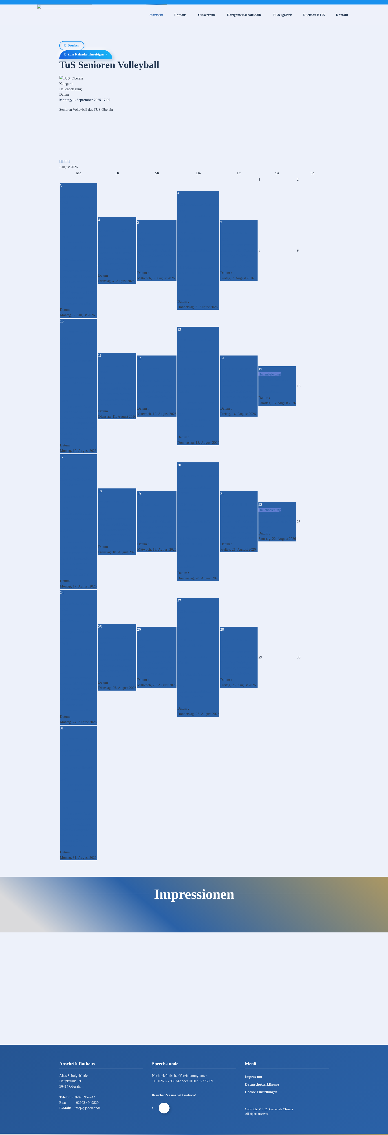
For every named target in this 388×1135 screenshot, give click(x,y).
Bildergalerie (282, 15)
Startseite (156, 15)
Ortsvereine (207, 15)
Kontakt (342, 15)
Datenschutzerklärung (262, 1084)
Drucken (73, 45)
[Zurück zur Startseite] (64, 14)
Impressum (253, 1077)
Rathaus (180, 15)
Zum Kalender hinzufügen (86, 54)
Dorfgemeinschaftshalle (244, 15)
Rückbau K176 (314, 15)
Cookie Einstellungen (261, 1092)
